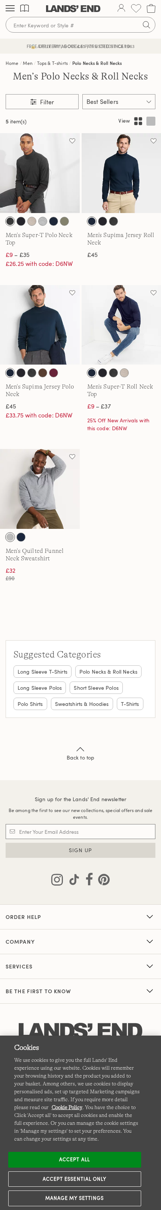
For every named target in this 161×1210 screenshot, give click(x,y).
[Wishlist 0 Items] (136, 8)
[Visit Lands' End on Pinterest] (102, 881)
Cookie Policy (67, 1107)
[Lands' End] (73, 8)
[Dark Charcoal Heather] (10, 221)
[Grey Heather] (42, 221)
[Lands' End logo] (80, 1031)
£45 (92, 255)
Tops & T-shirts (52, 63)
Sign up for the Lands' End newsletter (80, 799)
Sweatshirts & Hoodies (82, 703)
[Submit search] (146, 25)
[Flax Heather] (31, 221)
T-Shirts (130, 703)
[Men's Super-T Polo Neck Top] (40, 173)
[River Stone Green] (64, 221)
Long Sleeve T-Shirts (42, 671)
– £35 (18, 255)
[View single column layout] (150, 121)
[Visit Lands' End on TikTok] (72, 881)
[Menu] (10, 8)
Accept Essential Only (74, 1178)
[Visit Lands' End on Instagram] (57, 881)
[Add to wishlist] (72, 140)
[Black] (20, 221)
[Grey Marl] (10, 537)
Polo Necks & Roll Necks (97, 63)
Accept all (74, 1159)
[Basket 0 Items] (151, 8)
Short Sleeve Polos (96, 687)
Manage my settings (74, 1198)
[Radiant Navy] (53, 221)
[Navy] (20, 537)
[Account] (121, 9)
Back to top (81, 757)
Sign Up (80, 850)
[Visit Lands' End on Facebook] (87, 881)
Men (27, 63)
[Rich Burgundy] (53, 372)
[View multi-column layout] (138, 121)
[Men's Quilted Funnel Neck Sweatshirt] (40, 489)
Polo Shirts (30, 703)
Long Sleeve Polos (40, 687)
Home (12, 63)
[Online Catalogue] (24, 8)
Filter (46, 102)
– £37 (99, 406)
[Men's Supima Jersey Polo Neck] (40, 325)
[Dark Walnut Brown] (42, 372)
